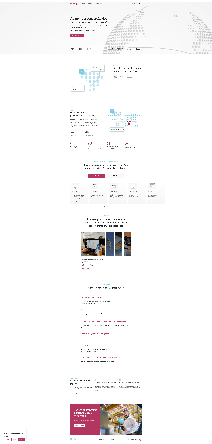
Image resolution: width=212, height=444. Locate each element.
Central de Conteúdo (99, 3)
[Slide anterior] (109, 268)
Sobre (83, 3)
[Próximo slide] (114, 268)
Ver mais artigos (75, 394)
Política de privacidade (109, 439)
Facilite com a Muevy (79, 425)
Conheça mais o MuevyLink (77, 35)
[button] (104, 206)
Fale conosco (133, 3)
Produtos (90, 3)
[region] (14, 435)
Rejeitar (14, 439)
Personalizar (7, 439)
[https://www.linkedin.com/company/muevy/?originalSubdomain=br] (140, 439)
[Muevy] (74, 3)
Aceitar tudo (21, 439)
